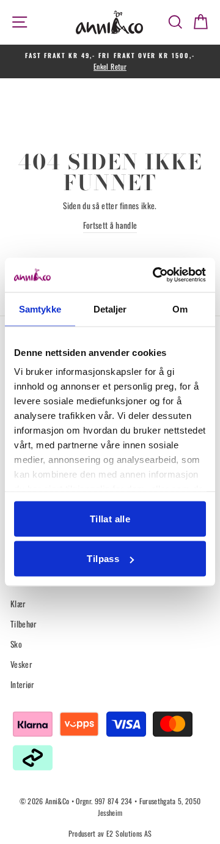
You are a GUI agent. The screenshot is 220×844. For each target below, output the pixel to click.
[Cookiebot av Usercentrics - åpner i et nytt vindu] (155, 275)
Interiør (22, 684)
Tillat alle (110, 518)
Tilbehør (23, 624)
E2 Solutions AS (129, 833)
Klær (17, 604)
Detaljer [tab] (110, 308)
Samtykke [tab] (40, 308)
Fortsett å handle (110, 225)
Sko (16, 644)
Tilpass (103, 558)
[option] (110, 62)
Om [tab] (180, 308)
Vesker (21, 664)
